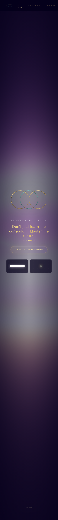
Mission (36, 5)
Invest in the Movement (29, 249)
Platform (50, 5)
